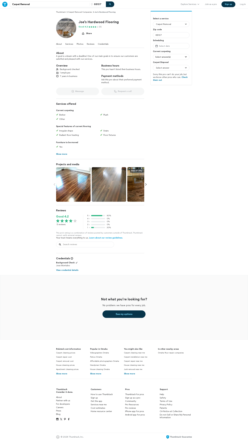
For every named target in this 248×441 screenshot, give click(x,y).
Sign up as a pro (132, 398)
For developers (63, 404)
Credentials (103, 44)
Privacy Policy (166, 404)
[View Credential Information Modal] (71, 258)
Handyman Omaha (98, 365)
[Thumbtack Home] (5, 4)
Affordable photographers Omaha (104, 361)
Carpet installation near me (135, 357)
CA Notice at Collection (171, 411)
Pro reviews (130, 408)
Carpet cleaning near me (134, 353)
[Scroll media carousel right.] (146, 184)
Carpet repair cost (64, 357)
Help (162, 394)
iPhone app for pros (134, 411)
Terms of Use (166, 401)
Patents (163, 408)
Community (130, 401)
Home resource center (101, 411)
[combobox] (49, 4)
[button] (66, 28)
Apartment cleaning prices (67, 369)
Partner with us (63, 400)
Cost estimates (98, 408)
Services (69, 44)
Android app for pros (135, 415)
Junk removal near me (133, 369)
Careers (59, 407)
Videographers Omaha (99, 353)
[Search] (110, 4)
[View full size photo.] (73, 184)
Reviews (90, 44)
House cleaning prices (65, 365)
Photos (80, 44)
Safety (163, 398)
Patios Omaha (96, 357)
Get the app (96, 401)
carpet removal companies (80, 12)
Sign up (94, 398)
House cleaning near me (134, 365)
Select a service (160, 18)
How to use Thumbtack (102, 394)
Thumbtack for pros (134, 394)
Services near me (99, 404)
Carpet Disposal (161, 62)
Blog (58, 414)
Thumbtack (61, 12)
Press (58, 411)
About (59, 44)
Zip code (157, 29)
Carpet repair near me (133, 361)
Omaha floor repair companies (171, 353)
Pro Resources (132, 404)
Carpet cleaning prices (65, 353)
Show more (61, 373)
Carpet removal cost (65, 361)
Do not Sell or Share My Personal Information (175, 416)
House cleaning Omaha (100, 369)
